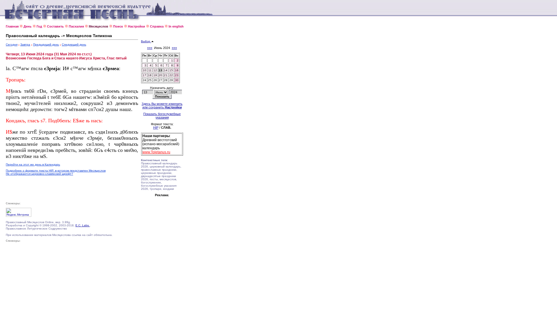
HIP (155, 127)
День (27, 26)
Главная (12, 26)
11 (149, 70)
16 (176, 70)
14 (165, 70)
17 (144, 75)
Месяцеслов (98, 26)
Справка (157, 26)
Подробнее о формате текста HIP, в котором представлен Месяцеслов (56, 170)
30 (176, 80)
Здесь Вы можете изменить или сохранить (162, 105)
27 (160, 80)
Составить (55, 26)
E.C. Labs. (82, 225)
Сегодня (11, 44)
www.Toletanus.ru (156, 152)
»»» (174, 48)
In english (176, 26)
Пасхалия (76, 26)
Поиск (118, 26)
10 (144, 70)
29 (171, 80)
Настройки (136, 26)
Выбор (146, 41)
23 (176, 75)
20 (160, 75)
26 (155, 80)
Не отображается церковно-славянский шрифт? (39, 173)
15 (171, 70)
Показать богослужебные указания (162, 115)
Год (39, 26)
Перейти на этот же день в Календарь (33, 164)
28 (165, 80)
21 (165, 75)
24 (144, 80)
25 (149, 80)
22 (171, 75)
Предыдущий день (46, 44)
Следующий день (74, 44)
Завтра (25, 44)
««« (149, 48)
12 (155, 70)
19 (155, 75)
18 (149, 75)
